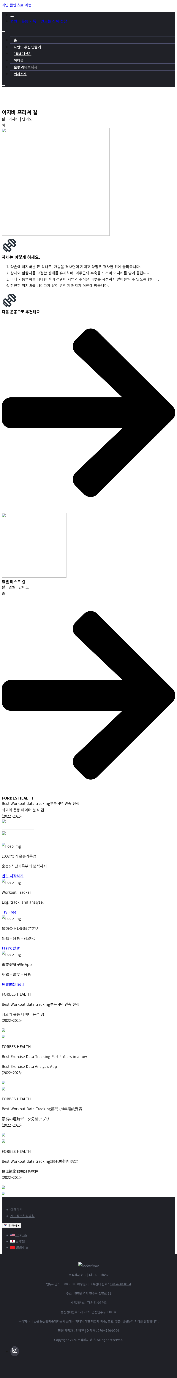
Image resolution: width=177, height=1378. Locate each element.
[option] (92, 1235)
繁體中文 (21, 1247)
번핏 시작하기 (13, 875)
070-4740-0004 (120, 1284)
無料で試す (11, 948)
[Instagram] (92, 1350)
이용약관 (16, 1209)
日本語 (20, 1241)
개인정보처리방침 (22, 1215)
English (21, 1235)
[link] (88, 544)
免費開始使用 (13, 984)
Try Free (9, 912)
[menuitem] (92, 15)
